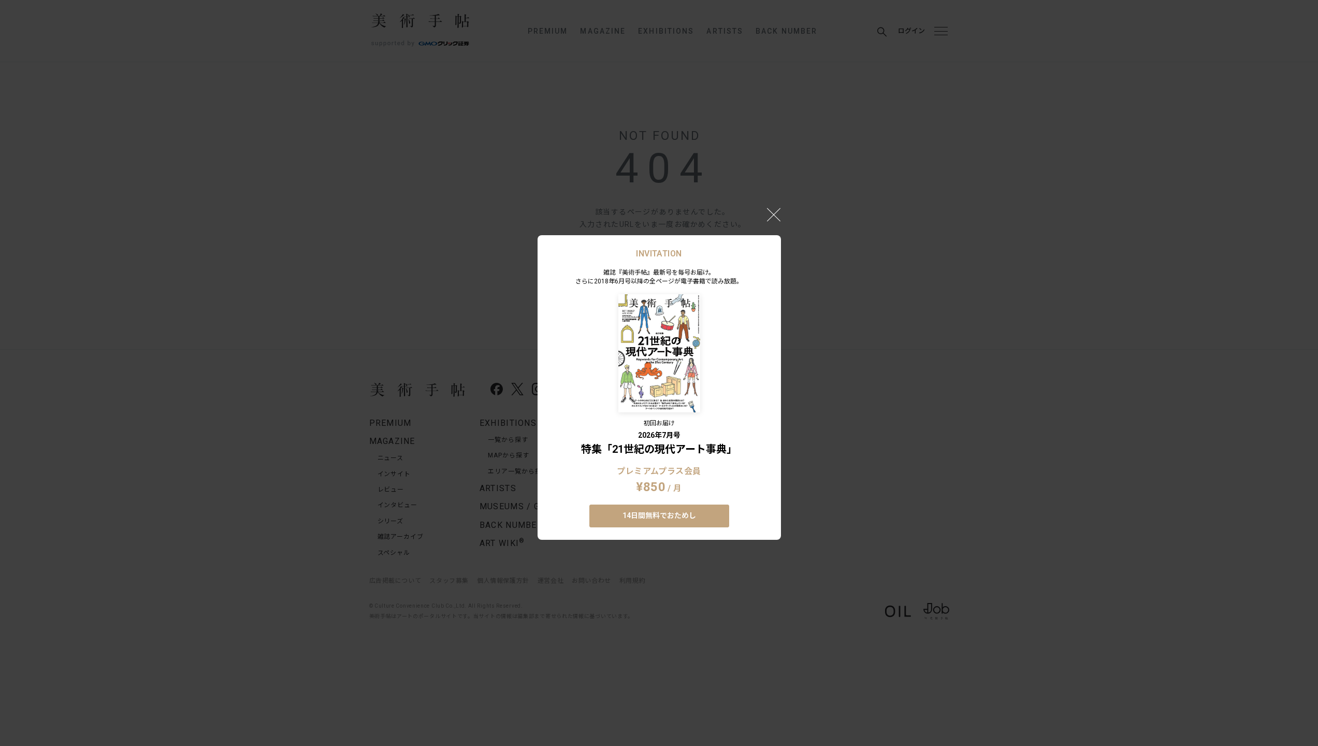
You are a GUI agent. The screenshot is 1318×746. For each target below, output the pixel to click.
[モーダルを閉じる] (773, 214)
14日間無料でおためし (659, 515)
